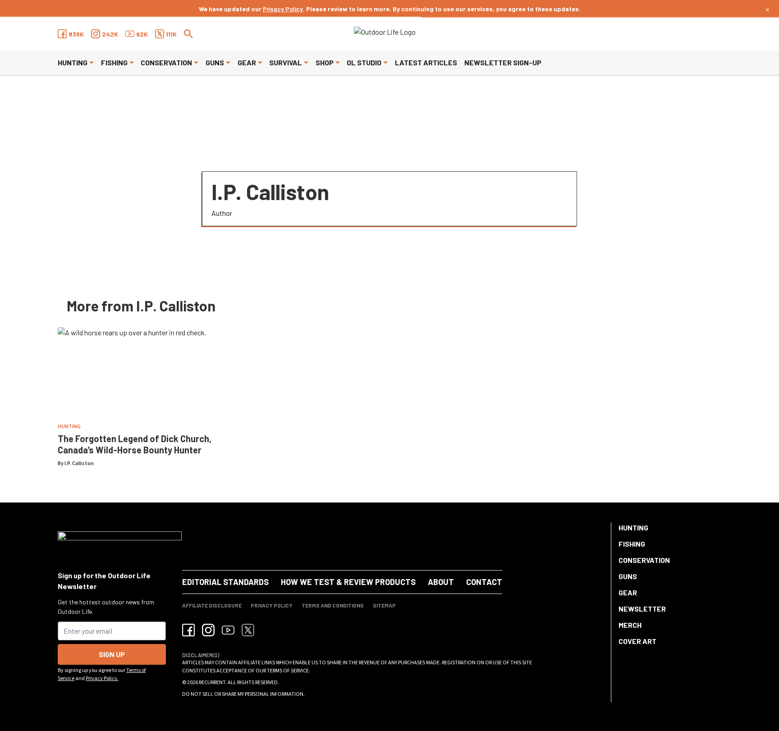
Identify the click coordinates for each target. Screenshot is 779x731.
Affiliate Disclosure (212, 605)
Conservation (166, 62)
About (441, 582)
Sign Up (112, 654)
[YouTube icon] (228, 630)
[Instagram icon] (208, 630)
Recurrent (212, 682)
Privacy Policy (283, 9)
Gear (247, 62)
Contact (484, 582)
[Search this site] (188, 33)
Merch (630, 625)
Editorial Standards (225, 582)
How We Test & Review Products (348, 582)
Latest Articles (426, 62)
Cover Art (637, 641)
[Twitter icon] (248, 630)
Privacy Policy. (102, 678)
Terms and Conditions (333, 605)
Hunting (72, 62)
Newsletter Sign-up (502, 62)
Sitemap (384, 605)
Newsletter (642, 608)
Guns (215, 62)
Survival (285, 62)
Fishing (114, 62)
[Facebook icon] (188, 630)
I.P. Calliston (79, 463)
